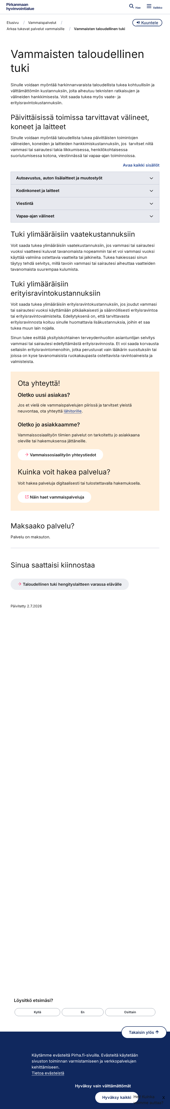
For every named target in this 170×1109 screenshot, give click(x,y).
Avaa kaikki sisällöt (141, 165)
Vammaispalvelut (42, 22)
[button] (37, 1012)
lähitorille (73, 411)
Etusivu (13, 22)
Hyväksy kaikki (116, 1097)
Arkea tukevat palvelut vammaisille (35, 29)
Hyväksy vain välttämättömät (103, 1086)
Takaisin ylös (142, 1032)
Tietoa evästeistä (48, 1073)
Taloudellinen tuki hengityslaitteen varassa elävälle (72, 584)
